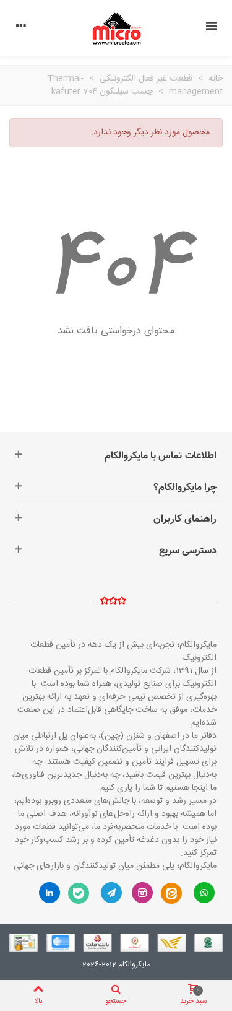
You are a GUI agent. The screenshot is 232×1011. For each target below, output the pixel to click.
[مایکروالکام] (116, 28)
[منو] (211, 28)
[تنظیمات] (21, 28)
